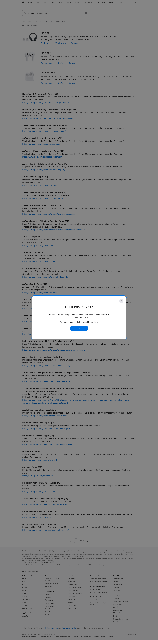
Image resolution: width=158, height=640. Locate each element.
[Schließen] (121, 300)
